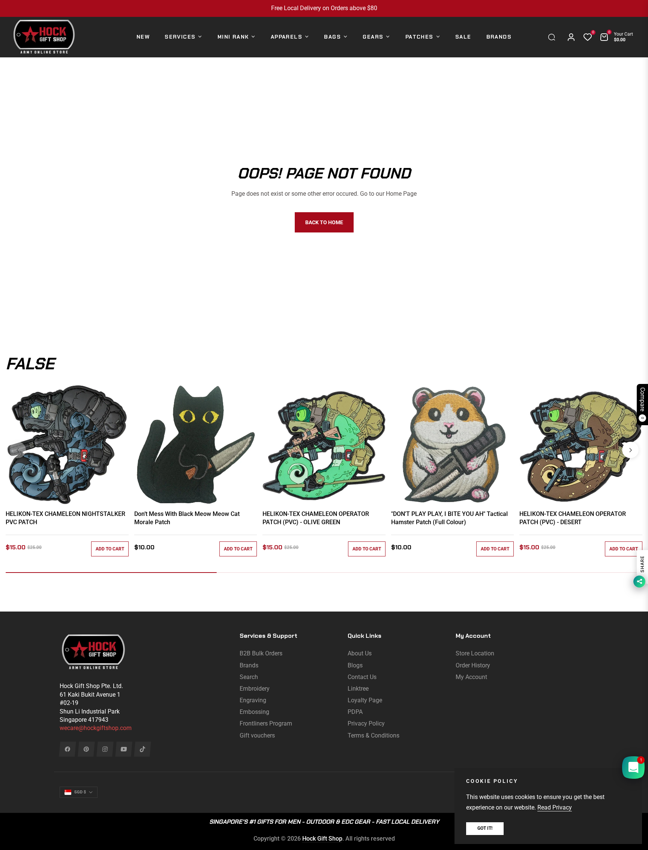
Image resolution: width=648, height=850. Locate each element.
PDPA (355, 711)
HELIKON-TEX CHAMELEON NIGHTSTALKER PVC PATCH (65, 518)
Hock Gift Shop (322, 838)
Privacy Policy (366, 723)
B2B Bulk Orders (261, 653)
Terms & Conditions (373, 735)
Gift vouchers (257, 735)
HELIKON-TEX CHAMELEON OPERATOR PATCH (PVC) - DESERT (572, 518)
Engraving (253, 700)
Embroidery (255, 688)
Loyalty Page (365, 700)
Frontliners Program (266, 723)
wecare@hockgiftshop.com (96, 728)
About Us (360, 653)
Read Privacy (554, 807)
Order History (473, 665)
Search (249, 677)
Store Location (475, 653)
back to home (324, 222)
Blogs (355, 665)
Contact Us (362, 677)
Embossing (254, 711)
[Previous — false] (17, 450)
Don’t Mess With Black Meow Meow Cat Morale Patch (187, 518)
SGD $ (80, 792)
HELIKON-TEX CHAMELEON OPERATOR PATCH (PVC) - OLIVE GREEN (315, 518)
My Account (471, 677)
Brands (249, 665)
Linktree (358, 688)
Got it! (484, 828)
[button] (553, 37)
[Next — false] (630, 450)
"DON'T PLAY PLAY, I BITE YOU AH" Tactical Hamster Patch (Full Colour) (449, 518)
